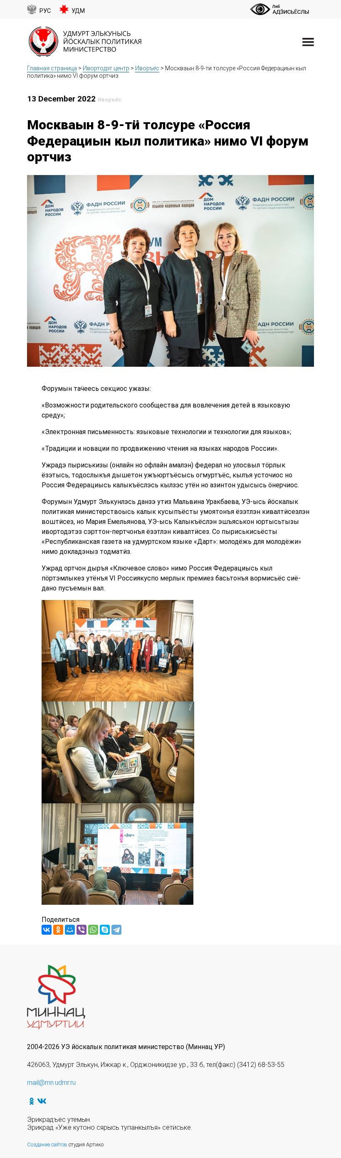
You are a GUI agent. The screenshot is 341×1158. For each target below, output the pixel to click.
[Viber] (81, 930)
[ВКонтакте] (47, 930)
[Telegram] (116, 930)
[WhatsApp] (93, 930)
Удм (78, 11)
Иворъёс (147, 68)
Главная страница (52, 68)
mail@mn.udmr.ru (51, 1082)
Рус (45, 11)
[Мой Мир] (70, 930)
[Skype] (105, 930)
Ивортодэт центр (106, 68)
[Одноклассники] (58, 930)
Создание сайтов (47, 1144)
